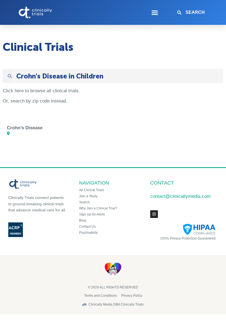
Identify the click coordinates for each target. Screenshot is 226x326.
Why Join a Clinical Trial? (98, 208)
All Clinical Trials (91, 190)
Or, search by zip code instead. (35, 101)
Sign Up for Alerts (92, 214)
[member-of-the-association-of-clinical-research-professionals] (37, 229)
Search (84, 202)
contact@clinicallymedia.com (180, 196)
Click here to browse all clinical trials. (41, 90)
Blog (82, 220)
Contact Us (87, 226)
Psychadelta (88, 233)
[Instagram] (154, 214)
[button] (155, 12)
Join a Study (88, 196)
